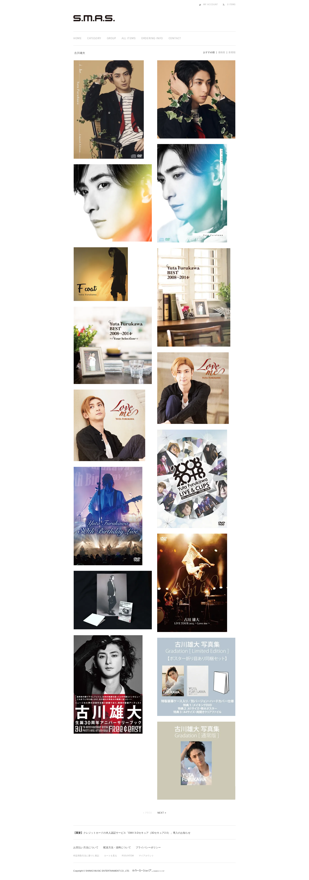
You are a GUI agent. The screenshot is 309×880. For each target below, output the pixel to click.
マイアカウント (146, 855)
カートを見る (110, 855)
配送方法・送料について (117, 847)
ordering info (152, 38)
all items (129, 38)
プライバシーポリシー (148, 847)
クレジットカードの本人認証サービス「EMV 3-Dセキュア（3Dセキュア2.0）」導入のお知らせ (131, 832)
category (94, 38)
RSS (124, 855)
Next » (161, 812)
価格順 (221, 52)
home (77, 38)
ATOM (131, 855)
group (111, 38)
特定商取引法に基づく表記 (86, 855)
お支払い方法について (85, 847)
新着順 (232, 52)
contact (175, 38)
